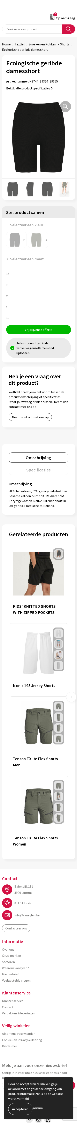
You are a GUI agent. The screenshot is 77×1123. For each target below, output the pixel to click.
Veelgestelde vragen (16, 980)
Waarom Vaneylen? (15, 968)
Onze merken (11, 955)
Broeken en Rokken (42, 44)
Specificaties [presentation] (38, 470)
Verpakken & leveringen (18, 1013)
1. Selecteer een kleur (24, 224)
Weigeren (38, 1107)
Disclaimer (9, 1046)
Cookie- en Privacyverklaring (22, 1040)
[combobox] (32, 29)
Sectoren (8, 962)
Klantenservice (12, 1001)
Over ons (8, 949)
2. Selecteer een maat (25, 258)
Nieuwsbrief (10, 974)
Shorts (65, 44)
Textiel (20, 44)
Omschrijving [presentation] (38, 457)
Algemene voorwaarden (18, 1034)
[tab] (38, 458)
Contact (8, 1007)
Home (6, 44)
